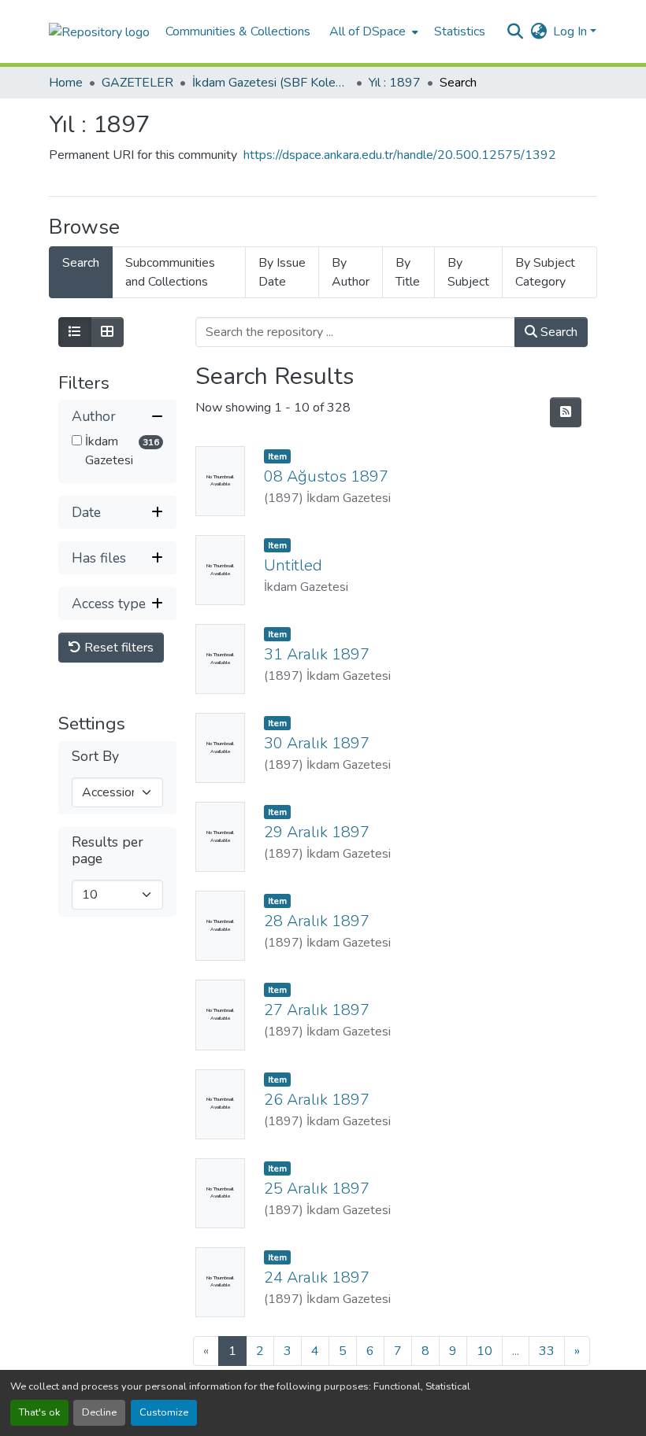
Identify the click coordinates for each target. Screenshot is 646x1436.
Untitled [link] (293, 565)
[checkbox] (77, 440)
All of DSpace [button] (367, 31)
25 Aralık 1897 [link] (316, 1188)
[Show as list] (74, 332)
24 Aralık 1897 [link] (316, 1277)
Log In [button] (571, 31)
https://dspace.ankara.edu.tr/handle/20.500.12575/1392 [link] (399, 155)
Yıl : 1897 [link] (395, 82)
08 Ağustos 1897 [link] (326, 476)
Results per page (107, 850)
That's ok (39, 1412)
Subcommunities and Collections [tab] (170, 272)
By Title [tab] (407, 272)
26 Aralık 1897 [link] (316, 1099)
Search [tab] (80, 262)
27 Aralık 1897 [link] (316, 1010)
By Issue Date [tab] (282, 272)
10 (484, 1351)
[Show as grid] (107, 332)
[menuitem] (372, 31)
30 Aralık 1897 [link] (316, 743)
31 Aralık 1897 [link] (316, 654)
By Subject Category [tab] (545, 272)
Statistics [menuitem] (459, 31)
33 (547, 1351)
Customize (163, 1412)
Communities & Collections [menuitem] (237, 31)
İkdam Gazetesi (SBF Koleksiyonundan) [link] (271, 82)
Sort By (95, 756)
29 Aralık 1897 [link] (316, 832)
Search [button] (557, 332)
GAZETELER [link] (137, 82)
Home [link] (66, 82)
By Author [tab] (350, 272)
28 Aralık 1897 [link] (316, 921)
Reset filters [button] (117, 647)
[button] (99, 31)
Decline (99, 1412)
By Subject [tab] (468, 272)
